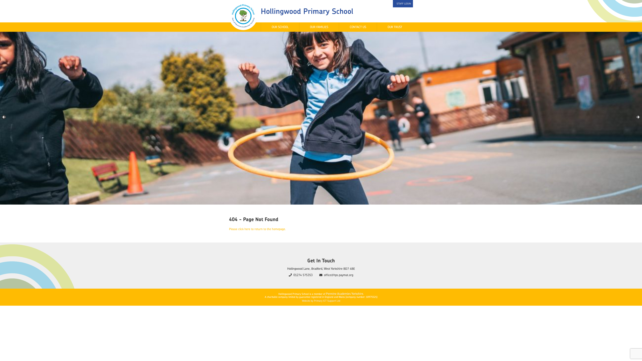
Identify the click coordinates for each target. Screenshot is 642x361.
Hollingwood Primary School (307, 11)
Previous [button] (4, 117)
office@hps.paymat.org (338, 275)
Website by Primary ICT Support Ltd (321, 300)
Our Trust (395, 27)
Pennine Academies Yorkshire (344, 294)
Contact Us (358, 27)
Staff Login (404, 3)
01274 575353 (303, 275)
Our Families (319, 27)
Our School (280, 27)
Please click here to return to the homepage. (257, 229)
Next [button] (637, 117)
